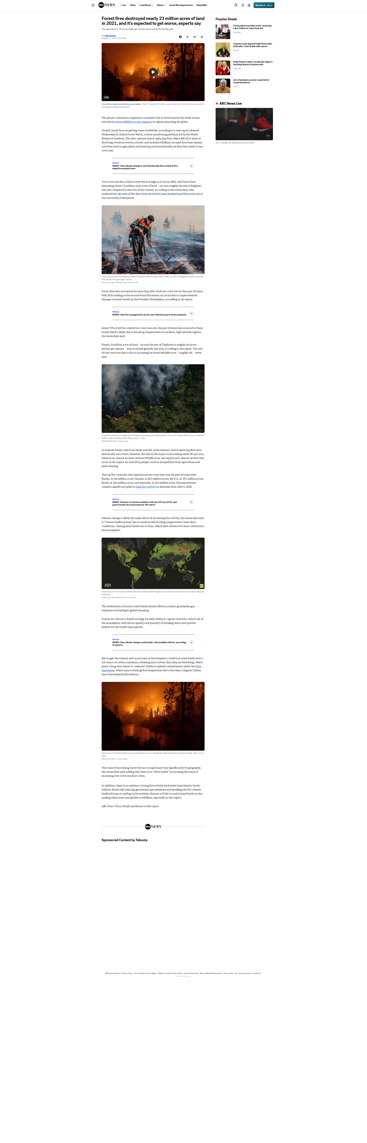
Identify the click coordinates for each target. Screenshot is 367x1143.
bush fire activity (146, 486)
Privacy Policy (127, 973)
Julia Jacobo (110, 35)
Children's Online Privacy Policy (170, 973)
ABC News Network (113, 973)
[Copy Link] (202, 37)
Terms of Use (228, 973)
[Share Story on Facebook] (180, 37)
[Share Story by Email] (194, 37)
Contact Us (256, 973)
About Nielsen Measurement (211, 973)
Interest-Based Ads (191, 973)
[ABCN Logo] (106, 5)
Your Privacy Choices (242, 973)
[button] (93, 5)
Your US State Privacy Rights (145, 973)
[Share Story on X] (187, 37)
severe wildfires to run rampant (133, 121)
